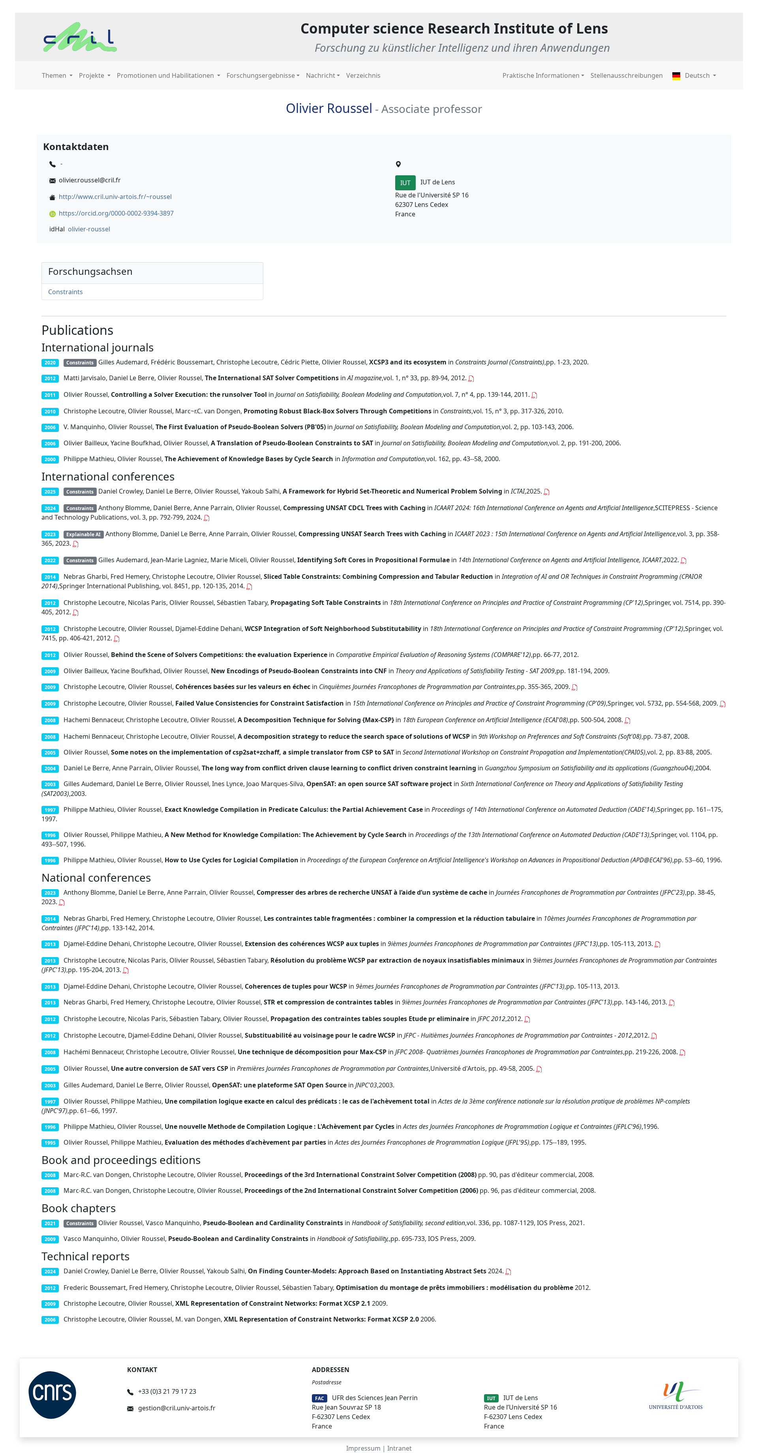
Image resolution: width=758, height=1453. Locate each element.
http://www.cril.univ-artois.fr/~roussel (115, 196)
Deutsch (697, 75)
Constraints (65, 291)
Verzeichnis (363, 75)
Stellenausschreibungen (627, 75)
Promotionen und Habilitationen (166, 75)
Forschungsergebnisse (261, 75)
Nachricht (320, 75)
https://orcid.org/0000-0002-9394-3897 (116, 213)
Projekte (92, 75)
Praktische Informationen (541, 75)
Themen (55, 75)
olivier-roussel (89, 229)
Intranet (399, 1448)
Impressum (363, 1448)
